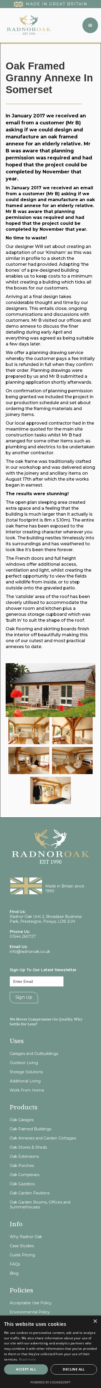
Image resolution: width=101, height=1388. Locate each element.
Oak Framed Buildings (30, 1129)
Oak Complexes (24, 1174)
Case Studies (22, 1245)
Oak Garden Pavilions (30, 1193)
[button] (90, 25)
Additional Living (25, 1081)
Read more (27, 1359)
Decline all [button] (74, 1369)
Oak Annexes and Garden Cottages (43, 1138)
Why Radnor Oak (26, 1236)
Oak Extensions (24, 1156)
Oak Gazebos (22, 1183)
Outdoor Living (24, 1062)
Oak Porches (22, 1165)
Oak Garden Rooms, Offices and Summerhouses (40, 1204)
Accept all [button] (26, 1369)
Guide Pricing (22, 1255)
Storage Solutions (26, 1071)
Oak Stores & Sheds (28, 1147)
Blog (14, 1273)
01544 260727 (23, 936)
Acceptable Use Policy (31, 1302)
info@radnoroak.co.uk (30, 951)
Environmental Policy (30, 1312)
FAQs (15, 1264)
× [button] (95, 1321)
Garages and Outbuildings (34, 1053)
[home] (27, 25)
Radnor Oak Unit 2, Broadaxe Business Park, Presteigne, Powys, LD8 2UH (46, 919)
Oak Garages (22, 1119)
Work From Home (27, 1090)
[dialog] (50, 1352)
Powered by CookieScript (50, 1382)
